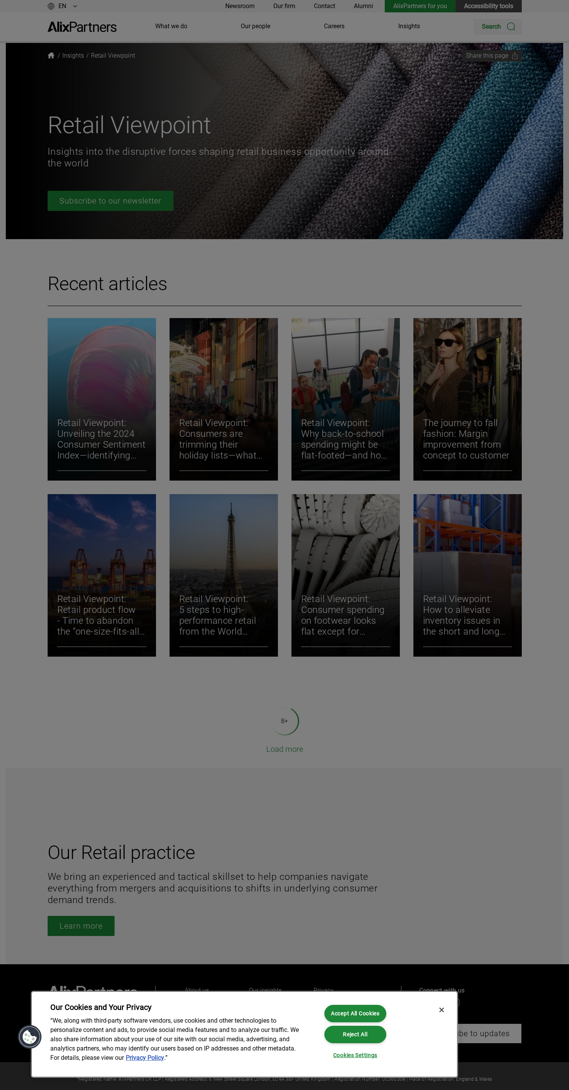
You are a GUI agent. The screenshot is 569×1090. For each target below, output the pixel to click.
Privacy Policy (145, 1057)
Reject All (355, 1034)
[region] (244, 1034)
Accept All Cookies (355, 1013)
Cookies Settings (355, 1055)
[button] (29, 1037)
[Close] (441, 1009)
